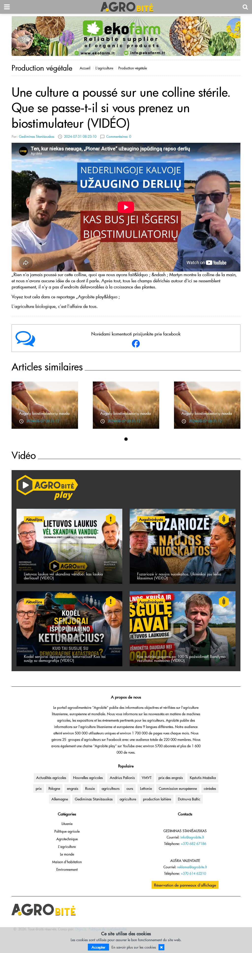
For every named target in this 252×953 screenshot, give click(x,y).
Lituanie (67, 823)
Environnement (67, 869)
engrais (72, 788)
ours (129, 788)
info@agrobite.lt (192, 837)
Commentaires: (118, 136)
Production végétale (132, 68)
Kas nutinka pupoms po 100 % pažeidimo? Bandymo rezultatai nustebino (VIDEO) (181, 658)
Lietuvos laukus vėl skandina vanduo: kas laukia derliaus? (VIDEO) (63, 575)
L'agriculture (104, 68)
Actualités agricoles (51, 777)
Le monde (67, 854)
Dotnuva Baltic (189, 798)
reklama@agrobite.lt (192, 867)
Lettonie (146, 788)
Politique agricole (67, 831)
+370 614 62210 (193, 873)
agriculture (128, 798)
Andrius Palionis (122, 777)
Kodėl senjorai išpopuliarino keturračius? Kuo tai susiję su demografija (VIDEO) (65, 658)
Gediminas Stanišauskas (36, 136)
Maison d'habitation (67, 861)
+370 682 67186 (193, 843)
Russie (90, 788)
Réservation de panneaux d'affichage (185, 885)
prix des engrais (170, 777)
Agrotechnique (67, 839)
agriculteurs (111, 788)
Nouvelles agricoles (88, 777)
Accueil (85, 68)
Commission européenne (178, 788)
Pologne (54, 788)
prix (39, 788)
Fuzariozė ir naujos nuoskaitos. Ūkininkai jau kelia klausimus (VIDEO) (179, 575)
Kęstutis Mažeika (203, 777)
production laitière (157, 798)
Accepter (98, 947)
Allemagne (59, 798)
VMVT (147, 777)
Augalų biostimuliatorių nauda (44, 413)
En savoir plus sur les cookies (133, 947)
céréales (210, 788)
